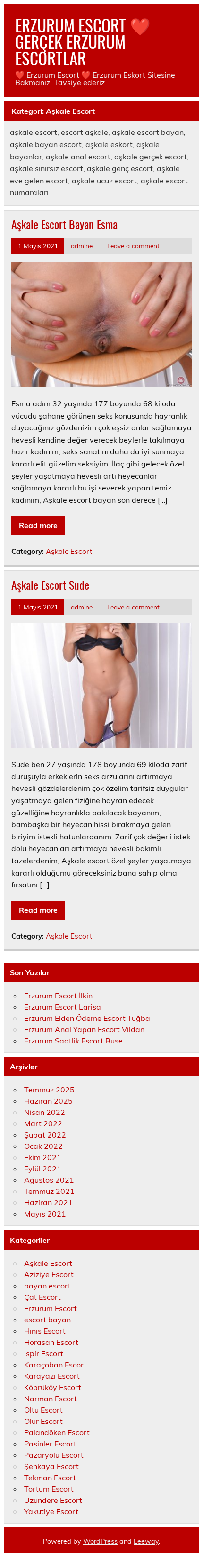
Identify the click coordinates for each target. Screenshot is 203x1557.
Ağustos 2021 (49, 1180)
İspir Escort (43, 1353)
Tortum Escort (49, 1489)
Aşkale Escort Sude (50, 584)
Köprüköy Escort (52, 1387)
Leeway (146, 1541)
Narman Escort (50, 1398)
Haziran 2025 (48, 1101)
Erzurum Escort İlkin (58, 995)
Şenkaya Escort (51, 1466)
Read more (38, 525)
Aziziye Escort (49, 1274)
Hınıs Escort (45, 1331)
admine (82, 246)
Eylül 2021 (42, 1168)
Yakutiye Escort (51, 1511)
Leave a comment (133, 246)
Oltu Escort (43, 1410)
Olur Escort (43, 1421)
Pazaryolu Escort (54, 1455)
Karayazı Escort (52, 1376)
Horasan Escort (51, 1342)
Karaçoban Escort (55, 1364)
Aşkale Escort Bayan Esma (64, 223)
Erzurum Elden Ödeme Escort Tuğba (87, 1018)
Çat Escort (42, 1297)
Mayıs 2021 (45, 1213)
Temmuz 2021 (49, 1191)
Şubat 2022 (45, 1134)
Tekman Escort (50, 1477)
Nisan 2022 (44, 1112)
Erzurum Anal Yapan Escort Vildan (84, 1029)
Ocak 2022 (43, 1146)
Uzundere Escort (53, 1500)
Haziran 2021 (48, 1202)
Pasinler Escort (50, 1443)
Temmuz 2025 (49, 1089)
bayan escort (47, 1285)
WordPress (100, 1541)
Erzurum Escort (50, 1308)
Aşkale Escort (69, 551)
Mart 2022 (43, 1123)
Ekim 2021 (42, 1157)
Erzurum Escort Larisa (62, 1007)
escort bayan (47, 1319)
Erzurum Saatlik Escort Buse (73, 1040)
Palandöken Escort (57, 1432)
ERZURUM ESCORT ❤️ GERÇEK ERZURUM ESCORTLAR (83, 41)
